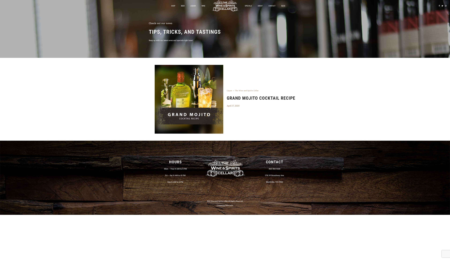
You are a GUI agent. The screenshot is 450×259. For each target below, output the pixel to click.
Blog (283, 6)
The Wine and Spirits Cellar (247, 91)
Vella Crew (229, 205)
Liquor (193, 6)
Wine (203, 6)
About (260, 6)
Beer (183, 6)
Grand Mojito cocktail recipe (261, 98)
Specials (248, 6)
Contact (272, 6)
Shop (173, 6)
